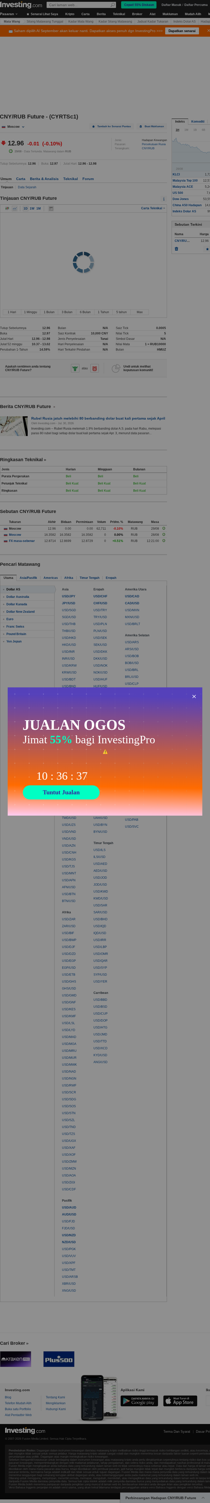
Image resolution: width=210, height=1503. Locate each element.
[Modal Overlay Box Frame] (105, 751)
